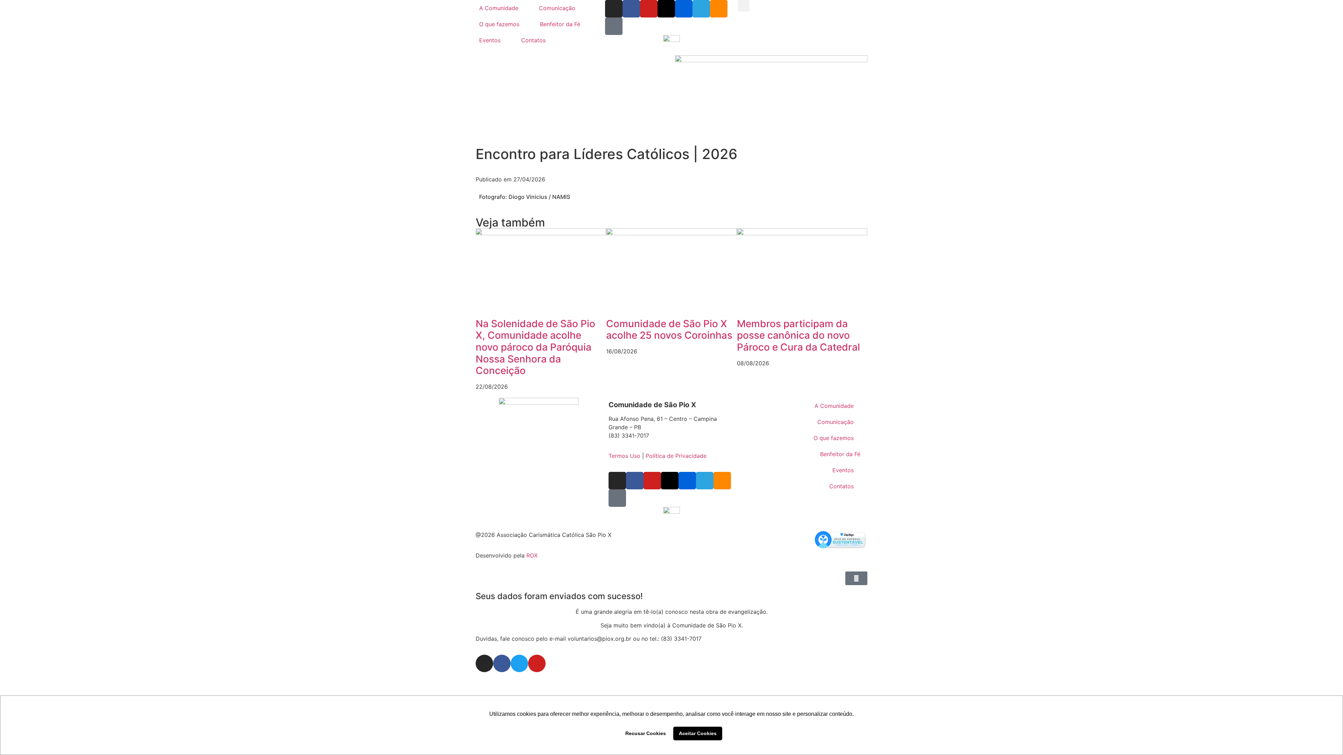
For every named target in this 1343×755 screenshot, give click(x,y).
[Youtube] (649, 8)
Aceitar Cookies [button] (698, 733)
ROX (532, 555)
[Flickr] (683, 8)
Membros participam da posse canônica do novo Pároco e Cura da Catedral (798, 335)
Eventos (489, 40)
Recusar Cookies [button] (645, 733)
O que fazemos (499, 24)
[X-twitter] (666, 8)
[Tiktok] (614, 26)
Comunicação (557, 8)
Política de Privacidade (676, 455)
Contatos (533, 40)
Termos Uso (624, 455)
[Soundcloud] (718, 8)
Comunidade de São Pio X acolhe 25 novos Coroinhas (669, 329)
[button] (743, 6)
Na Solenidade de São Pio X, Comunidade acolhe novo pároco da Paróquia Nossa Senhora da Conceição (535, 347)
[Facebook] (631, 8)
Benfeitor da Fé (560, 24)
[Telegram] (701, 8)
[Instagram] (614, 8)
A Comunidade (498, 8)
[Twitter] (519, 663)
